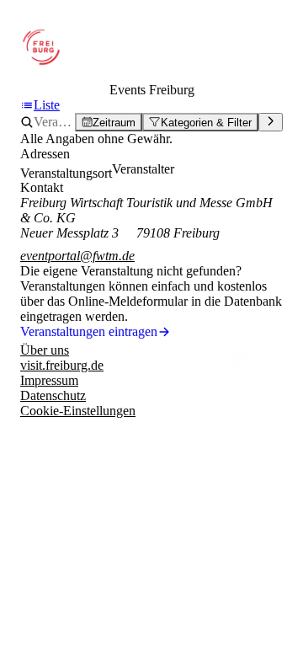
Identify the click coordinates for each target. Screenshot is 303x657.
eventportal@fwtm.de (77, 255)
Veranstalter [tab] (143, 169)
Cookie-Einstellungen (78, 410)
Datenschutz (53, 395)
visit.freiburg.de (62, 365)
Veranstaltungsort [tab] (66, 173)
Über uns (44, 350)
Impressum (49, 380)
